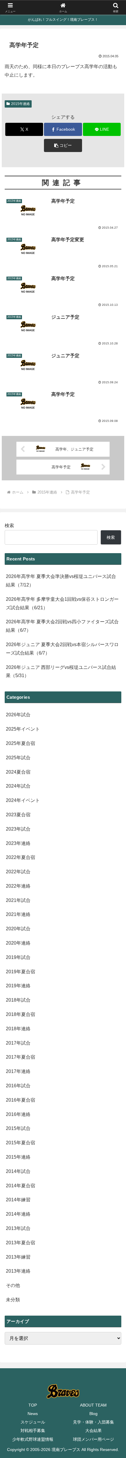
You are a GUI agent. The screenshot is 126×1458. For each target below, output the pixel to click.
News (33, 1413)
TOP (32, 1405)
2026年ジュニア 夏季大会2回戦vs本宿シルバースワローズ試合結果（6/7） (62, 648)
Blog (93, 1413)
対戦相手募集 (33, 1430)
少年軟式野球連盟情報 (32, 1439)
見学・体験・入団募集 (93, 1422)
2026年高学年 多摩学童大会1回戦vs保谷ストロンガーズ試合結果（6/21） (62, 603)
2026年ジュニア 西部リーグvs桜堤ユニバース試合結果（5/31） (61, 671)
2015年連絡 (20, 104)
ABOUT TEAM (93, 1405)
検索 (9, 525)
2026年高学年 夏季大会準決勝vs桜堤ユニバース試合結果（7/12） (61, 580)
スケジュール (33, 1422)
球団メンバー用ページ (93, 1439)
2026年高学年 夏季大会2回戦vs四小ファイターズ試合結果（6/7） (62, 626)
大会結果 (93, 1430)
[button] (63, 145)
